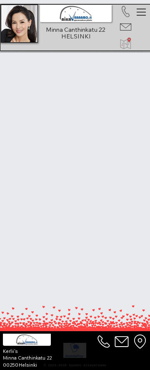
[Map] (140, 342)
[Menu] (141, 12)
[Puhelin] (104, 342)
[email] (122, 342)
